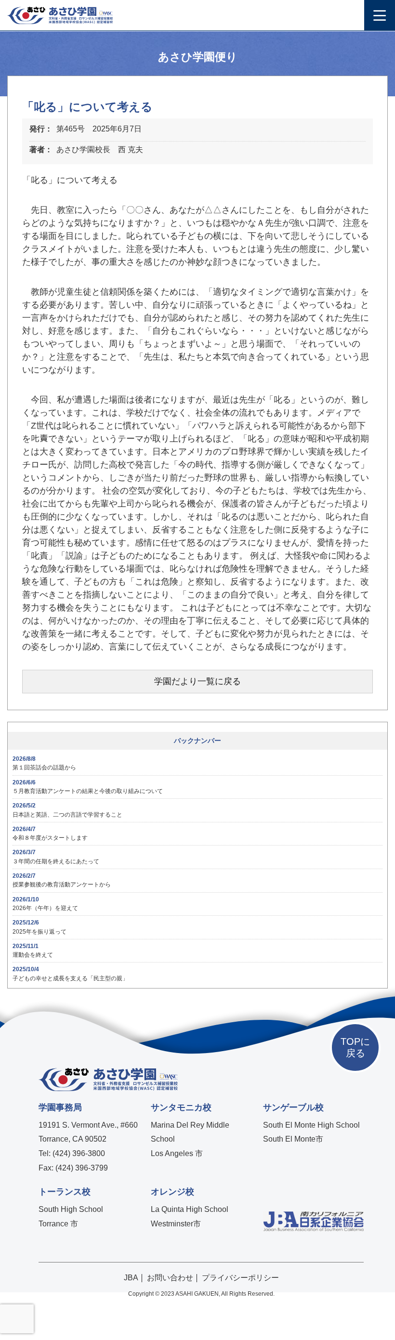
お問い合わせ (170, 1278)
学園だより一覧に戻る (197, 681)
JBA (131, 1278)
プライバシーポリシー (240, 1278)
